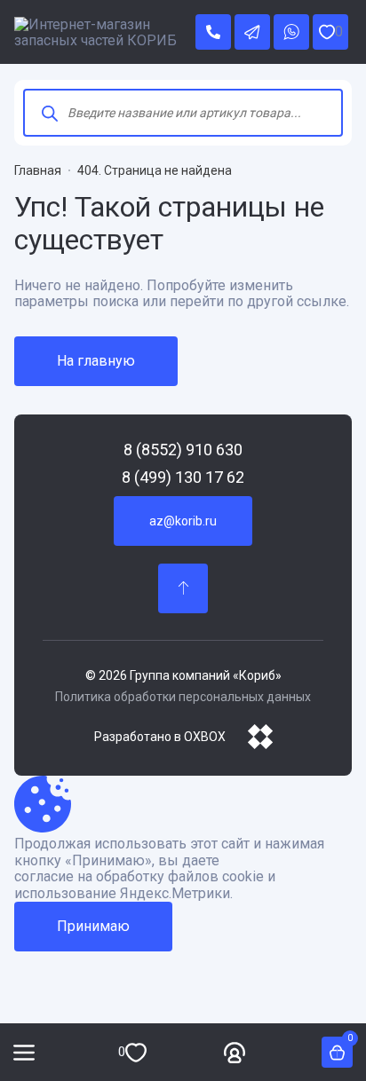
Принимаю (93, 926)
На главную (96, 360)
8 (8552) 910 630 (183, 450)
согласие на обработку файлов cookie (139, 877)
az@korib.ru (183, 521)
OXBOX (205, 737)
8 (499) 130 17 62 (183, 477)
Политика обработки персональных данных (183, 697)
